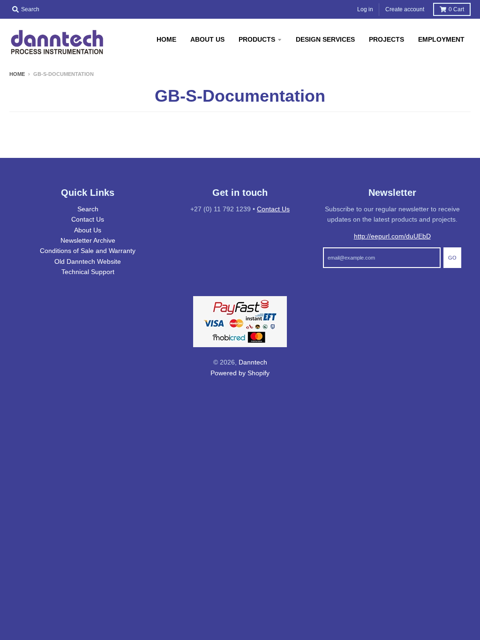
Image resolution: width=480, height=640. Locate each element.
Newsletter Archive (87, 240)
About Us (87, 230)
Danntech (253, 362)
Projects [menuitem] (386, 39)
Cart (456, 9)
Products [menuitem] (257, 39)
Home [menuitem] (166, 39)
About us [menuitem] (207, 39)
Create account (404, 9)
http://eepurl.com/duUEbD (392, 236)
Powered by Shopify (240, 373)
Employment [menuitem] (441, 39)
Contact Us (87, 219)
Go (452, 257)
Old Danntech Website (87, 261)
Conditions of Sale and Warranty (87, 250)
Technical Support (87, 271)
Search (87, 209)
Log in (365, 9)
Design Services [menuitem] (325, 39)
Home (17, 74)
